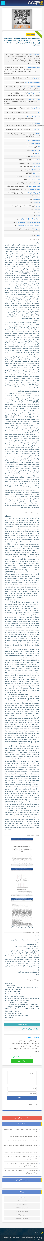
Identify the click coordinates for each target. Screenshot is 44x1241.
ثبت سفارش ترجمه (22, 1201)
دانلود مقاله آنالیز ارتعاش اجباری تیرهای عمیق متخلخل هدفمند (21, 1152)
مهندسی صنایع (31, 34)
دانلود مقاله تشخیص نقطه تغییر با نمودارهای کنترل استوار (22, 1141)
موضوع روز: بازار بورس (22, 1211)
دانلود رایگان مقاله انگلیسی (28, 1029)
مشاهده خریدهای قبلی (22, 1118)
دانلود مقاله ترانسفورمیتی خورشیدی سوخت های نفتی (23, 1136)
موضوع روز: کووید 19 (22, 1208)
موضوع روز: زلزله (22, 1215)
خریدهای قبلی (22, 1197)
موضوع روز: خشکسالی (22, 1218)
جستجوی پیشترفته (22, 1204)
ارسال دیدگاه (22, 1098)
